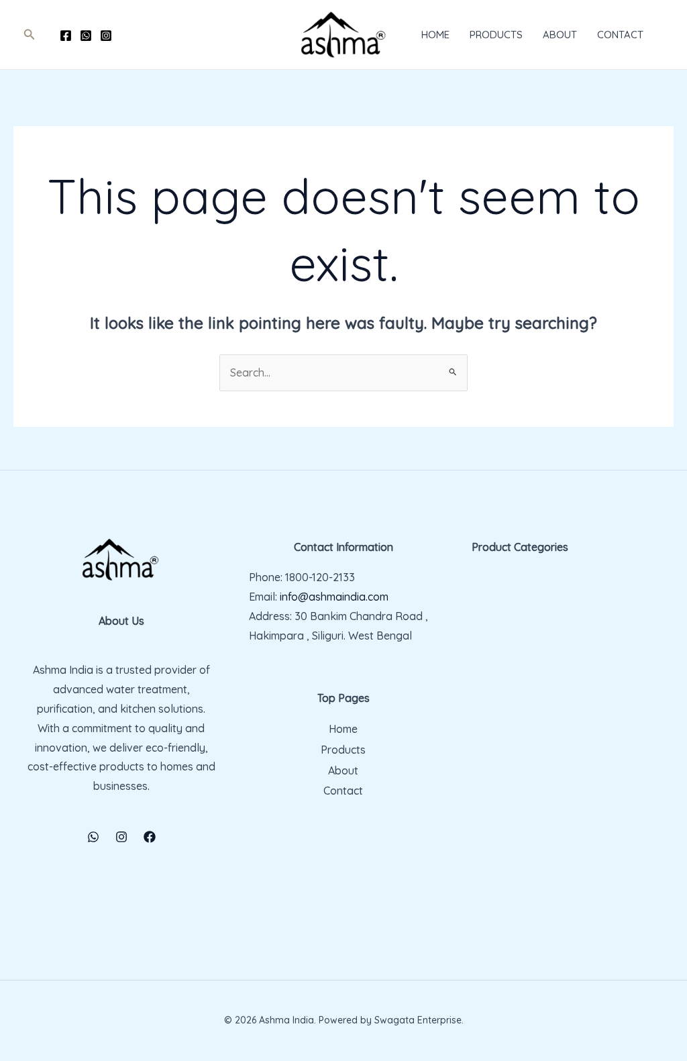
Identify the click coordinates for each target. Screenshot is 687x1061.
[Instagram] (106, 36)
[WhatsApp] (93, 837)
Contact (620, 34)
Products (496, 34)
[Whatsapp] (86, 36)
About (560, 34)
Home (435, 34)
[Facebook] (66, 36)
